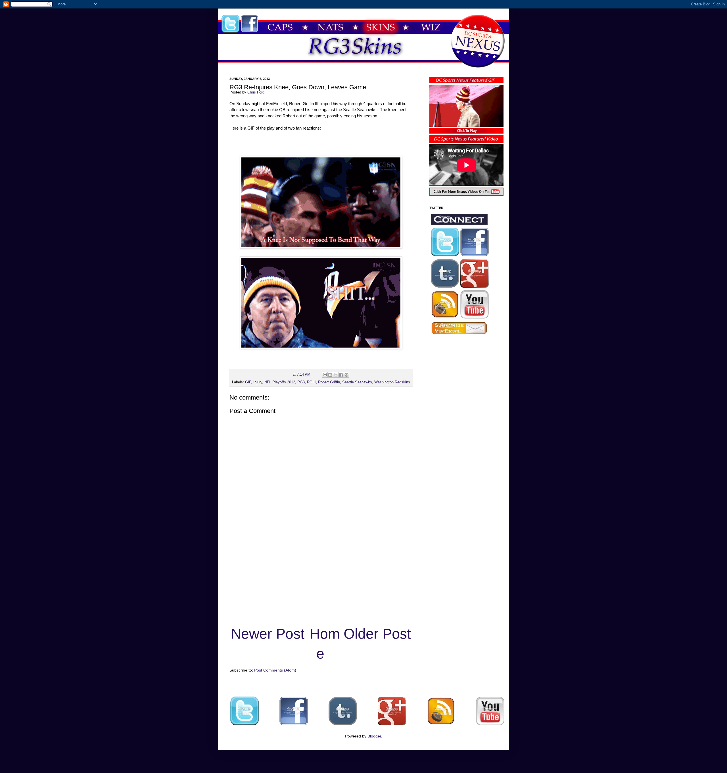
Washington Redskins (392, 382)
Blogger (374, 736)
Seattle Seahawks (357, 382)
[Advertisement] (321, 580)
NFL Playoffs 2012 (279, 382)
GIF (248, 382)
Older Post (377, 634)
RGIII (311, 382)
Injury (257, 382)
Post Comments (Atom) (275, 670)
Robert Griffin (329, 382)
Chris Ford (255, 92)
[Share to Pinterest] (346, 375)
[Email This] (325, 375)
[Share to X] (336, 375)
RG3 (301, 382)
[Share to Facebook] (341, 375)
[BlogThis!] (330, 375)
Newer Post (267, 634)
